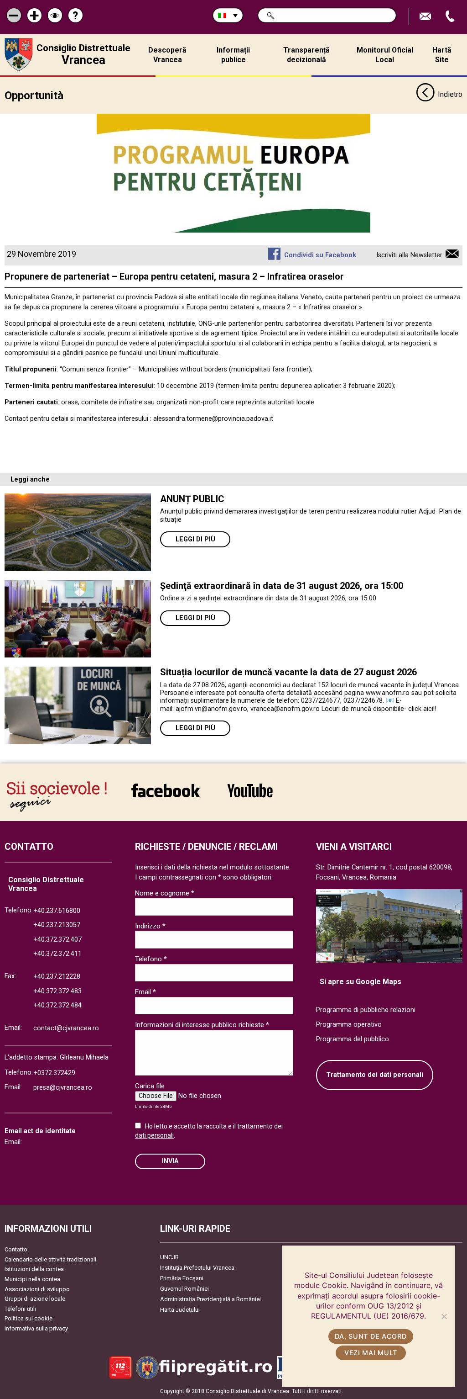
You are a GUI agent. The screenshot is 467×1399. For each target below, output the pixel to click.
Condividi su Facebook (320, 255)
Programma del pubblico (352, 1039)
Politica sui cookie (28, 1318)
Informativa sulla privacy (36, 1328)
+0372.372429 (54, 1073)
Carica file (150, 1086)
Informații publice (233, 55)
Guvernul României (184, 1288)
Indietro (450, 94)
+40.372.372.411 (57, 954)
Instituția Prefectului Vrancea (197, 1267)
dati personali (154, 1135)
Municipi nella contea (32, 1279)
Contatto (16, 1249)
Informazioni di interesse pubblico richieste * (202, 1025)
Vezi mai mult (370, 1353)
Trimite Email (426, 16)
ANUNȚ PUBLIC (192, 498)
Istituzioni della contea (34, 1269)
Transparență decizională (306, 55)
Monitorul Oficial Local (385, 55)
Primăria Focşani (181, 1278)
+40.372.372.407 (57, 939)
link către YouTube (250, 796)
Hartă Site (441, 55)
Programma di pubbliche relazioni (365, 1010)
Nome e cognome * (164, 893)
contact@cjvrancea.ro (66, 1028)
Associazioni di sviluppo (37, 1289)
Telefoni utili (20, 1308)
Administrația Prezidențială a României (210, 1299)
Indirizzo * (150, 926)
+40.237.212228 (56, 976)
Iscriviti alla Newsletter (409, 255)
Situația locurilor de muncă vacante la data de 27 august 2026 (288, 672)
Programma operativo (349, 1024)
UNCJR (169, 1257)
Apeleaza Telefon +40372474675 (451, 16)
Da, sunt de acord (370, 1336)
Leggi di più (195, 539)
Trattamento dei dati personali (374, 1075)
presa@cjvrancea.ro (62, 1088)
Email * (145, 992)
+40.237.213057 (56, 925)
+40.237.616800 (56, 911)
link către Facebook (165, 796)
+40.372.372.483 (57, 991)
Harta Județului (180, 1309)
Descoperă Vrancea (167, 55)
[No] (443, 1316)
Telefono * (151, 959)
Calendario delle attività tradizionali (50, 1259)
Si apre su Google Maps (360, 981)
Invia (170, 1161)
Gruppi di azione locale (35, 1298)
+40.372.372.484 (57, 1005)
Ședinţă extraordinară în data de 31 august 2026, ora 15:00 (281, 585)
